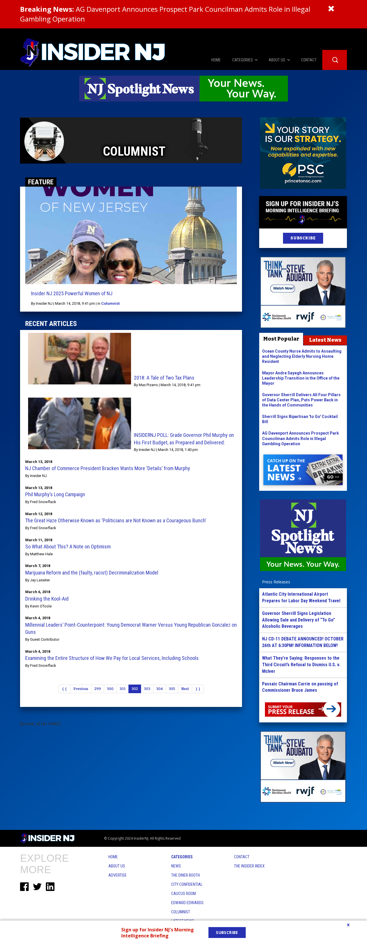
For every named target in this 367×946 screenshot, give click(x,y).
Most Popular (281, 339)
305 (172, 689)
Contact (241, 857)
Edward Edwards (187, 902)
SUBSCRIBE (302, 238)
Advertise (117, 875)
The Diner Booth (185, 875)
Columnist (110, 303)
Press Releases (276, 582)
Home (113, 857)
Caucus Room (183, 893)
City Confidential (186, 884)
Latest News (325, 340)
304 (159, 689)
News (176, 866)
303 (147, 689)
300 (110, 689)
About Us (116, 866)
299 (97, 689)
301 (123, 689)
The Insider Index (249, 866)
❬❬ (64, 689)
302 (135, 689)
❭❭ (198, 689)
